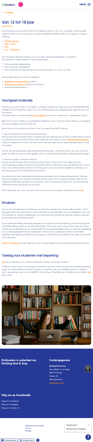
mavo (13, 43)
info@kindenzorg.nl (56, 383)
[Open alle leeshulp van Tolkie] (37, 440)
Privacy (28, 428)
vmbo (7, 43)
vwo (6, 49)
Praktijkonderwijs (12, 41)
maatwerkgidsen (39, 115)
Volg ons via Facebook (10, 401)
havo (7, 46)
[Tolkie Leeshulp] (88, 437)
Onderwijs (9, 13)
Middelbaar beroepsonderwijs (17, 81)
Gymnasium (15, 49)
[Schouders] (8, 4)
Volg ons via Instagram (9, 404)
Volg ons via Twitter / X (10, 408)
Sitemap (28, 431)
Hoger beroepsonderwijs (15, 84)
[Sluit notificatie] (89, 424)
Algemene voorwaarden (34, 425)
